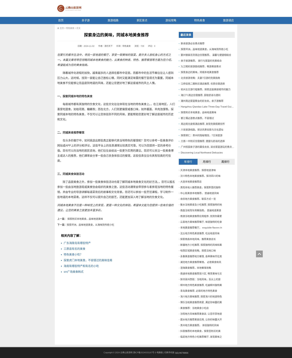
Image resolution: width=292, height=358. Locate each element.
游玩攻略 (170, 20)
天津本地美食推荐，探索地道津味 (198, 170)
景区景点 (142, 20)
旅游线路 (113, 20)
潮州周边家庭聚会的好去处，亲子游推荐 (202, 101)
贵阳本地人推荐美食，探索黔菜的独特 (200, 187)
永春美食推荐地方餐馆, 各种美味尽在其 (201, 256)
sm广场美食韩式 (73, 271)
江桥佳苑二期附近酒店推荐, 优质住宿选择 (203, 83)
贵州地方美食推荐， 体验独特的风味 (199, 325)
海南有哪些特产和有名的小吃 (81, 266)
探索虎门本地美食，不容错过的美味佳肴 (88, 260)
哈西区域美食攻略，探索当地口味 (198, 250)
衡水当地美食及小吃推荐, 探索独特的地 (201, 204)
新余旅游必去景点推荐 (192, 43)
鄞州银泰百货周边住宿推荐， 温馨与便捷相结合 (206, 55)
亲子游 (86, 20)
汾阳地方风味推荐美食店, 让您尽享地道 (201, 313)
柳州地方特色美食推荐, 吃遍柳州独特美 (201, 285)
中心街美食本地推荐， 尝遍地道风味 (199, 193)
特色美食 (199, 20)
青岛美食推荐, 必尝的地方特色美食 (198, 290)
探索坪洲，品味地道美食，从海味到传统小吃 (90, 224)
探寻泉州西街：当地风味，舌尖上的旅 (200, 279)
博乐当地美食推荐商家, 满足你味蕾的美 (201, 302)
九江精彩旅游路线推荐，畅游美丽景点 (201, 66)
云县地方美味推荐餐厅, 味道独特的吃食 (201, 221)
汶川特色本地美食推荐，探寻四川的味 (200, 176)
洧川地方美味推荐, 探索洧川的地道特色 (201, 296)
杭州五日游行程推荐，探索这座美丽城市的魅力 (205, 89)
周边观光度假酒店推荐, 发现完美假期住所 (203, 123)
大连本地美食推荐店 (191, 181)
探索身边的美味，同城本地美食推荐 (200, 72)
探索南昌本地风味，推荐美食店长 (198, 239)
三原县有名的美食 (74, 248)
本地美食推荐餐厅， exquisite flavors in (201, 227)
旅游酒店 (228, 20)
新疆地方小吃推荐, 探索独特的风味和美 (201, 244)
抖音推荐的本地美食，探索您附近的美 (200, 331)
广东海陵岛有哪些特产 (77, 243)
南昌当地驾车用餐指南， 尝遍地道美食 (200, 210)
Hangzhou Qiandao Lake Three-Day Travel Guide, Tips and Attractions (218, 106)
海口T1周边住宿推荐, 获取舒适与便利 (201, 95)
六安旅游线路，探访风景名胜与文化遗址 (202, 129)
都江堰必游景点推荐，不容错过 (197, 118)
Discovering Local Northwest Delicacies (202, 152)
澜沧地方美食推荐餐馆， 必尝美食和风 (200, 262)
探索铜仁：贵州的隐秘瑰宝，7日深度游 (201, 135)
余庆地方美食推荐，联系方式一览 (198, 198)
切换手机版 (169, 352)
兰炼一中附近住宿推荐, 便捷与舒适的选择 (203, 141)
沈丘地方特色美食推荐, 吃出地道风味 (200, 233)
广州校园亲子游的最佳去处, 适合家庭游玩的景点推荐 (209, 146)
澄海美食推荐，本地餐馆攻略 (195, 267)
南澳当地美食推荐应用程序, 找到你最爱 (201, 216)
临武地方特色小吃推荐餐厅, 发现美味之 (201, 336)
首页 (61, 20)
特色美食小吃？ (73, 254)
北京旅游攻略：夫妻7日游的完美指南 (200, 78)
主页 (62, 28)
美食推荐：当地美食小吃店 (194, 308)
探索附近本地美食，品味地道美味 (85, 218)
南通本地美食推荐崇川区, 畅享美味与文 (201, 273)
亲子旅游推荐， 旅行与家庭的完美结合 (201, 60)
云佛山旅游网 (71, 8)
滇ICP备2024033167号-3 (144, 352)
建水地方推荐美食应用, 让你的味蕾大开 (201, 319)
